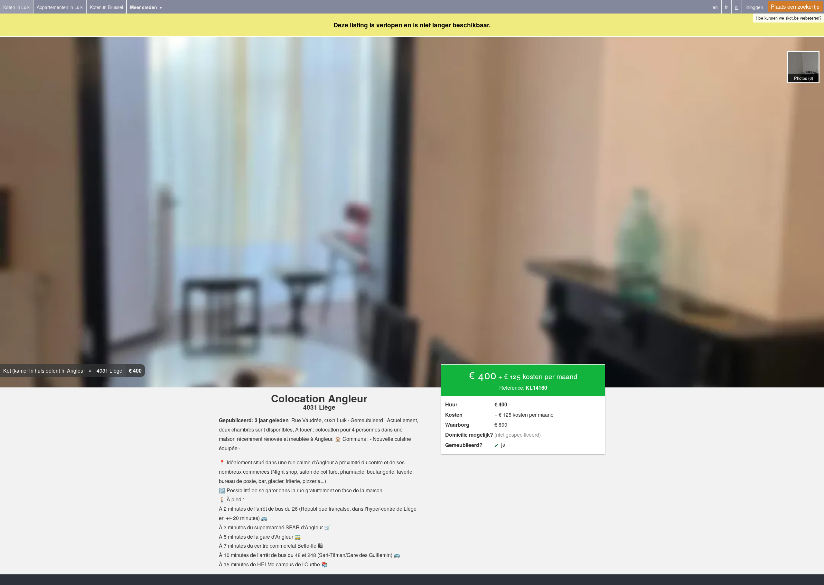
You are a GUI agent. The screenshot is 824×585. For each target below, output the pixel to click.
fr (726, 7)
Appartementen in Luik (60, 7)
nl (736, 7)
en (715, 7)
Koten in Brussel (106, 7)
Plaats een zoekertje (795, 6)
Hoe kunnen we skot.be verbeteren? (788, 18)
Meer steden (143, 7)
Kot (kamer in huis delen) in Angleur (44, 370)
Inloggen (754, 7)
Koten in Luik (16, 7)
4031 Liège (108, 370)
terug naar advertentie (803, 90)
